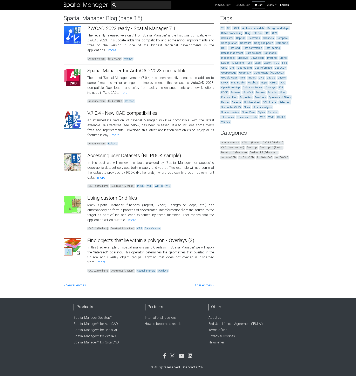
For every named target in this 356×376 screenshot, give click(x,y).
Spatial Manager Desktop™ (93, 318)
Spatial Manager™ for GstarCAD (96, 342)
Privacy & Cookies (221, 336)
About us (214, 318)
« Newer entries (75, 285)
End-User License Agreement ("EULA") (235, 324)
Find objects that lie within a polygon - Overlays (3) (140, 240)
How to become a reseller (164, 324)
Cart (259, 4)
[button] (272, 4)
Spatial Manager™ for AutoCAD (96, 324)
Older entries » (204, 285)
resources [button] (241, 4)
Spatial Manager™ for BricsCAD (96, 330)
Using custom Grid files (112, 198)
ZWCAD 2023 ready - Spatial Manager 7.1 (131, 28)
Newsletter (216, 342)
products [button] (221, 4)
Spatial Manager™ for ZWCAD (95, 336)
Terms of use (217, 330)
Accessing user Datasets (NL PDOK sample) (134, 155)
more (112, 50)
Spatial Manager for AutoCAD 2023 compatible (136, 71)
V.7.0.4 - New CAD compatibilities (122, 113)
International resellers (160, 318)
